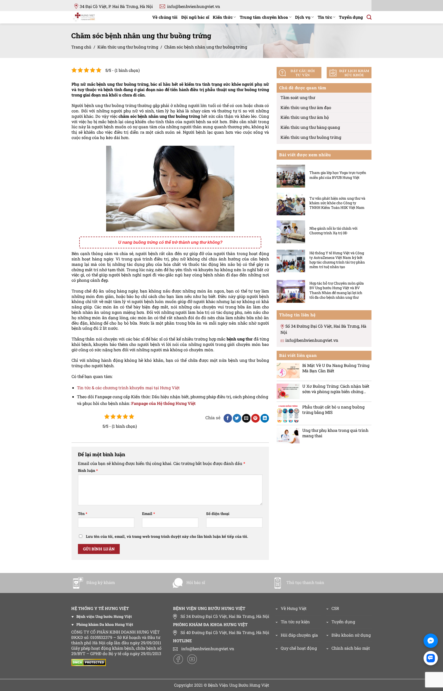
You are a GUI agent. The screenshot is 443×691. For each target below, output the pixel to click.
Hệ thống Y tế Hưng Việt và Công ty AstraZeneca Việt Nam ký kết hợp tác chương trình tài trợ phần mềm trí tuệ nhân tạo (337, 259)
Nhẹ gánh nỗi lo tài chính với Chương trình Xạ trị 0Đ (333, 230)
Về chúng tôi (165, 17)
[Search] (369, 17)
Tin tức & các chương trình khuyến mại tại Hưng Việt (128, 387)
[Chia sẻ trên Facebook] (228, 418)
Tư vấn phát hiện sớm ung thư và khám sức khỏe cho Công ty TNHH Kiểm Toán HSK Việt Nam (337, 203)
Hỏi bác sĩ (195, 582)
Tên (82, 513)
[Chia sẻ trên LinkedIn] (264, 418)
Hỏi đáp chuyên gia (299, 635)
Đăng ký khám (100, 582)
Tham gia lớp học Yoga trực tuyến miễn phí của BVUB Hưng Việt (337, 175)
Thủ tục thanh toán (305, 582)
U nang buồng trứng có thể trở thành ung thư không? (170, 242)
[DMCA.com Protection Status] (89, 662)
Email (148, 513)
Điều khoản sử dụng (351, 635)
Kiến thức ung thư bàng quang (310, 127)
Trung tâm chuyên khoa (264, 17)
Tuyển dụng (351, 17)
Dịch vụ (302, 17)
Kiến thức (223, 17)
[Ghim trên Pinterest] (255, 418)
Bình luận (88, 470)
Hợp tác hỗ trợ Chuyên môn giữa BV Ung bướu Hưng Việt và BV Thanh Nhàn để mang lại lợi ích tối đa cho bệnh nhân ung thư (336, 290)
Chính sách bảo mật (350, 648)
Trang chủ (81, 47)
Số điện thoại (217, 513)
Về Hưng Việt (294, 608)
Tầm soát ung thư (297, 97)
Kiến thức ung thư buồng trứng (127, 47)
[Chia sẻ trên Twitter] (237, 418)
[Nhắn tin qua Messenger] (431, 641)
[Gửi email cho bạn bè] (246, 418)
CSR (335, 608)
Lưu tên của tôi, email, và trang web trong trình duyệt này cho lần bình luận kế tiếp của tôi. (167, 536)
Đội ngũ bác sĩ (195, 17)
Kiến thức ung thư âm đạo (305, 107)
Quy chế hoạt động (299, 648)
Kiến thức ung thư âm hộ (304, 117)
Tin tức (325, 17)
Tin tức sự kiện (295, 621)
